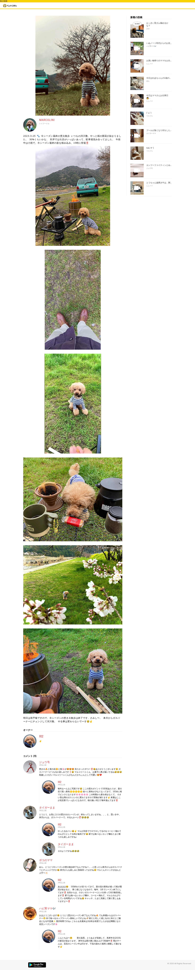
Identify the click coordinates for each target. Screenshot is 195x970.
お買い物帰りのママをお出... (158, 60)
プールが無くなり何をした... (158, 130)
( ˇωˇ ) (148, 113)
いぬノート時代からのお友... (158, 43)
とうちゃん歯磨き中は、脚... (158, 182)
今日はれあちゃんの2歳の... (158, 78)
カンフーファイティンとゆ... (158, 165)
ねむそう (150, 148)
